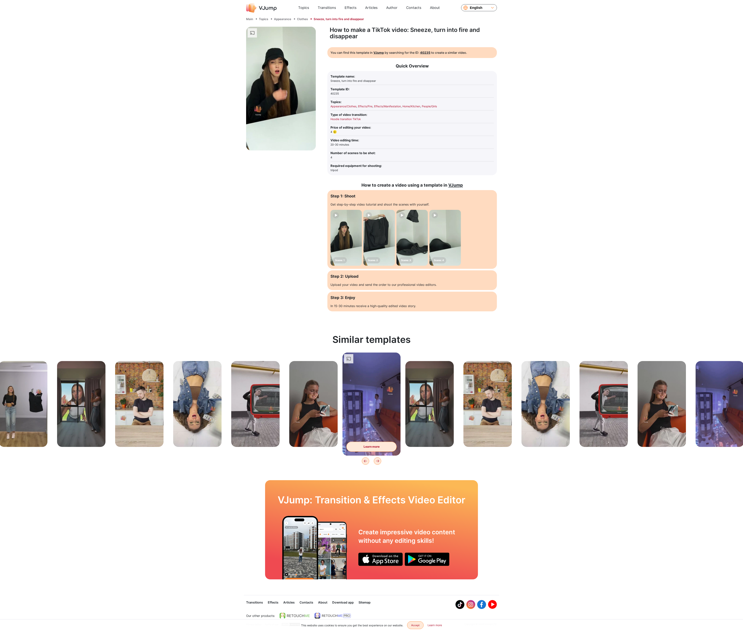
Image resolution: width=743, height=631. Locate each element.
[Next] (377, 461)
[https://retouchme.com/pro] (332, 616)
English (476, 8)
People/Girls (429, 106)
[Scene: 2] (379, 238)
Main (249, 19)
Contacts (413, 8)
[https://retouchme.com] (295, 616)
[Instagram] (470, 604)
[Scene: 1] (346, 238)
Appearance (282, 19)
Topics (303, 8)
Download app (343, 602)
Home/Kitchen (411, 106)
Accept (415, 625)
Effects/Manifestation (387, 106)
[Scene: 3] (412, 238)
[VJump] (261, 8)
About (435, 8)
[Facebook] (481, 604)
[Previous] (365, 461)
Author (391, 8)
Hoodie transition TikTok (345, 119)
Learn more (23, 438)
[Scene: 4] (445, 238)
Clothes (302, 19)
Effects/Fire (365, 106)
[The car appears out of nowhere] (300, 547)
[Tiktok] (459, 604)
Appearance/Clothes (343, 106)
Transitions (327, 8)
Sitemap (365, 602)
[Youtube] (492, 604)
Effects (350, 8)
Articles (371, 8)
